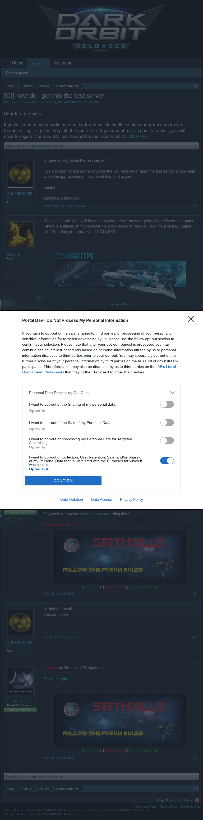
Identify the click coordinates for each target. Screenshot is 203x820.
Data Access (101, 499)
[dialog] (101, 410)
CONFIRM (63, 481)
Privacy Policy (131, 499)
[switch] (167, 404)
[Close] (193, 321)
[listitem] (101, 392)
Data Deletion (71, 499)
